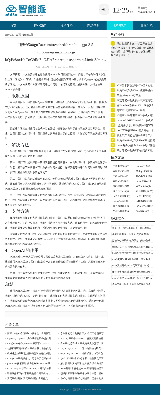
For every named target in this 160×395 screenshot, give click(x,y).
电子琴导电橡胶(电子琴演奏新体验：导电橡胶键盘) (122, 206)
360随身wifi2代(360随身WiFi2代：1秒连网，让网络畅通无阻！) (145, 211)
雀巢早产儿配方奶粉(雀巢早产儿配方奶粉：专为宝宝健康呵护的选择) (132, 136)
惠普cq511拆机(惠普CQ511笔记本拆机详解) (133, 228)
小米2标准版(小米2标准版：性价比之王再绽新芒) (84, 358)
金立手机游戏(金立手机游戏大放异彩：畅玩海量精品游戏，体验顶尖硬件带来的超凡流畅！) (84, 343)
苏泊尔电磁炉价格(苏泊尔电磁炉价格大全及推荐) (133, 240)
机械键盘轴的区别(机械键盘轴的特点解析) (29, 353)
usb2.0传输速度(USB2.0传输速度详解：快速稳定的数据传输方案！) (122, 196)
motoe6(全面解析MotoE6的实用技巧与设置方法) (122, 201)
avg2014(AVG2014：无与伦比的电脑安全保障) (84, 348)
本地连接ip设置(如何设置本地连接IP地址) (145, 191)
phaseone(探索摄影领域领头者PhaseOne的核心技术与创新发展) (30, 363)
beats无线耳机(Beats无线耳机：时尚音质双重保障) (133, 265)
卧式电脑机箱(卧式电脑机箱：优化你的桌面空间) (84, 378)
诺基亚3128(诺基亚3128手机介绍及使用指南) (132, 116)
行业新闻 (40, 25)
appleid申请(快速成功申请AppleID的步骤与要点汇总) (133, 271)
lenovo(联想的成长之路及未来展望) (145, 166)
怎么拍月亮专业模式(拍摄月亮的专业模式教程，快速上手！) (122, 211)
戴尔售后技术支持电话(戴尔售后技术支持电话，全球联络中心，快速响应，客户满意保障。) (132, 44)
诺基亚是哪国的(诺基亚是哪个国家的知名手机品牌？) (30, 373)
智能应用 (120, 25)
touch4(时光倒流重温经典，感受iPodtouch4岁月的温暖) (133, 259)
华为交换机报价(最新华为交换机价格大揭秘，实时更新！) (133, 284)
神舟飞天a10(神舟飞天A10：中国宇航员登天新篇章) (122, 191)
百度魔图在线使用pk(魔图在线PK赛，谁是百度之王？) (122, 171)
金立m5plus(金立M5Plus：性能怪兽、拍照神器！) (145, 186)
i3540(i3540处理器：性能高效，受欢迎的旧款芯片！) (145, 206)
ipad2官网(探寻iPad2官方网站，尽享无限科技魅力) (132, 131)
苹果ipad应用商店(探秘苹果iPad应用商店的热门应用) (145, 171)
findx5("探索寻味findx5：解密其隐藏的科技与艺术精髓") (84, 338)
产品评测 (93, 25)
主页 (18, 34)
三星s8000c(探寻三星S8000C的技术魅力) (122, 176)
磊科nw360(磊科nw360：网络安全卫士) (132, 106)
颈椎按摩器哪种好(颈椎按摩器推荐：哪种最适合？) (84, 373)
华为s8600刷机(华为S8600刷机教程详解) (133, 141)
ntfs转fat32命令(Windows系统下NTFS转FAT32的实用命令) (30, 343)
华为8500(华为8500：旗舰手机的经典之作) (132, 91)
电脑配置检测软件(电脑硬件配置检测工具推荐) (133, 253)
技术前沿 (66, 25)
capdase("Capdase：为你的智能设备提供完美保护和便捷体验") (30, 338)
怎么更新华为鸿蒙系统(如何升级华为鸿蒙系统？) (84, 363)
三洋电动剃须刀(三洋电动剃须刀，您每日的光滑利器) (122, 166)
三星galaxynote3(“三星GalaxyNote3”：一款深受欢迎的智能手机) (131, 96)
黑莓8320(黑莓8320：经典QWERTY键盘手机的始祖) (128, 111)
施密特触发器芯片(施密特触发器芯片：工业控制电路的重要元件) (122, 186)
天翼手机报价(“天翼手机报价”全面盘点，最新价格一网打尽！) (30, 378)
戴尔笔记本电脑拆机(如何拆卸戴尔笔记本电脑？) (132, 151)
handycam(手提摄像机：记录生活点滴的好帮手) (30, 358)
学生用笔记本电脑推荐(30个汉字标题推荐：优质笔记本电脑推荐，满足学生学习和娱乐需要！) (84, 333)
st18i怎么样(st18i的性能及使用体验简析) (133, 246)
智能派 (76, 389)
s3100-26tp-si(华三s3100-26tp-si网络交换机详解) (30, 368)
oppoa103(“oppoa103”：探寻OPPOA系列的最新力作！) (133, 278)
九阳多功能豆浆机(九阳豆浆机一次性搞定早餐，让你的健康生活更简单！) (145, 201)
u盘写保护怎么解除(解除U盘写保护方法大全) (132, 126)
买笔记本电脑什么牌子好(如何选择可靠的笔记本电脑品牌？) (133, 234)
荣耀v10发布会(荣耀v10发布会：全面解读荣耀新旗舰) (30, 333)
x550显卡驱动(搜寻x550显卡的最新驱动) (132, 86)
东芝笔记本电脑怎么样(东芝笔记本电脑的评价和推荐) (132, 101)
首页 (13, 25)
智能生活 (146, 25)
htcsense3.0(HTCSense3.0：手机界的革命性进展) (132, 121)
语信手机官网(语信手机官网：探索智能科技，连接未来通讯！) (145, 196)
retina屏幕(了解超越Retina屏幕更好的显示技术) (84, 368)
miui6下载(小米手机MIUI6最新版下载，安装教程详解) (145, 181)
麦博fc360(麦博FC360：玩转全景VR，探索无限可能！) (122, 181)
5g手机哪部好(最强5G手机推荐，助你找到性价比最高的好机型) (30, 348)
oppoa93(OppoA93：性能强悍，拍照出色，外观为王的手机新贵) (84, 353)
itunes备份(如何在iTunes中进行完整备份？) (133, 146)
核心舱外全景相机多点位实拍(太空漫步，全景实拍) (145, 176)
